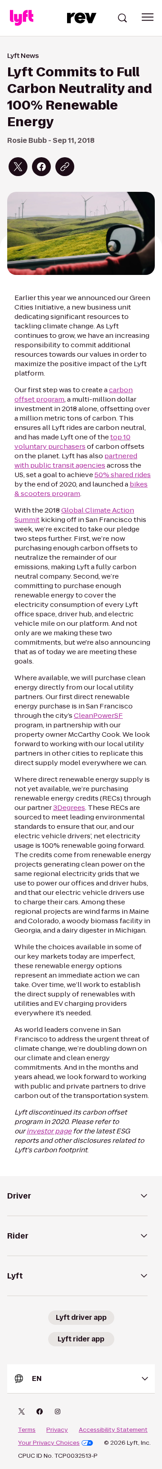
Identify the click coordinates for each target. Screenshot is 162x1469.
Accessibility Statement (113, 1430)
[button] (147, 17)
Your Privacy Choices (49, 1443)
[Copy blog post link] (65, 166)
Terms (27, 1430)
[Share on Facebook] (41, 166)
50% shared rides (122, 474)
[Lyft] (21, 18)
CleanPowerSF (98, 715)
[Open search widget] (122, 18)
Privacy (57, 1430)
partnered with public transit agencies (75, 460)
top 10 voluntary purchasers (72, 441)
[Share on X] (18, 166)
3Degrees (69, 807)
